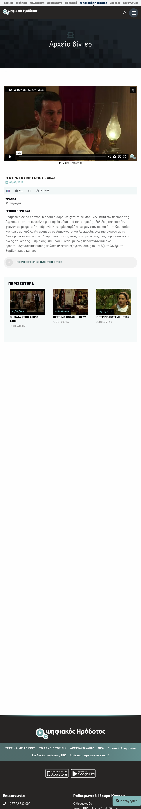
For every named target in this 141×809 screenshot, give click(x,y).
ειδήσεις (21, 3)
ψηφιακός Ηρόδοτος (93, 3)
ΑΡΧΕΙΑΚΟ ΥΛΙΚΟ (82, 748)
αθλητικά (71, 3)
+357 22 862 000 (19, 804)
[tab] (70, 262)
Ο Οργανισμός (82, 803)
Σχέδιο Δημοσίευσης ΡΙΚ (49, 755)
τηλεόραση (37, 3)
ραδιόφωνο (54, 3)
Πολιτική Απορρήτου (122, 748)
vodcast (115, 3)
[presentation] (70, 262)
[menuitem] (124, 13)
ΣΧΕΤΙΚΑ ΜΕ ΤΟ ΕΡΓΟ (20, 748)
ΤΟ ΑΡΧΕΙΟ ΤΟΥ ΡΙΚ (53, 748)
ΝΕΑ (101, 748)
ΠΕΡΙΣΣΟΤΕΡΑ (21, 284)
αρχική (8, 3)
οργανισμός (130, 3)
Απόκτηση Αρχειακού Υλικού (89, 755)
